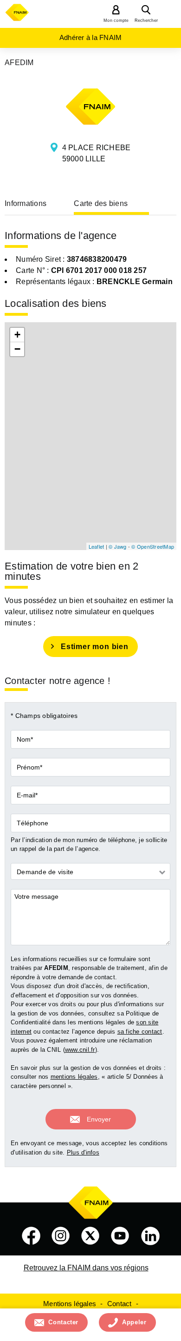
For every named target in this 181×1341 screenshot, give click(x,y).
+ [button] (17, 334)
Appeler (134, 1322)
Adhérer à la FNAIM (90, 37)
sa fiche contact (139, 1031)
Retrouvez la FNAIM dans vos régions (86, 1268)
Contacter (63, 1322)
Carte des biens (101, 203)
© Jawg (118, 546)
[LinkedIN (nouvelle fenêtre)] (150, 1236)
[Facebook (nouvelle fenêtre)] (31, 1236)
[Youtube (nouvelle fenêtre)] (120, 1236)
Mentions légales (69, 1304)
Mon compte (116, 20)
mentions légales (74, 1076)
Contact (119, 1304)
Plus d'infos (83, 1152)
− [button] (17, 349)
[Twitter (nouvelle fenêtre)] (90, 1236)
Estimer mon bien (95, 647)
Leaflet (96, 546)
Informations (25, 203)
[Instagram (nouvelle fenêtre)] (61, 1236)
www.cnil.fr (80, 1049)
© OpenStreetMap (152, 546)
